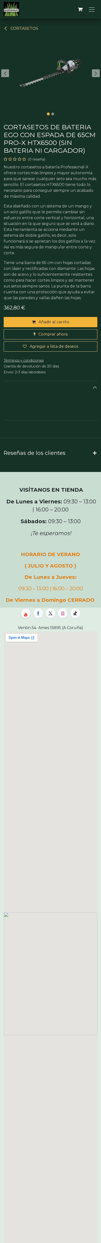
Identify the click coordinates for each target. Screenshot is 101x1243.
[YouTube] (26, 613)
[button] (5, 73)
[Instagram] (63, 613)
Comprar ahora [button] (53, 334)
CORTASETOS (24, 28)
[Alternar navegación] (91, 9)
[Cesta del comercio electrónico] (80, 9)
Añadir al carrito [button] (53, 322)
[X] (50, 613)
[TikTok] (75, 613)
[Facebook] (38, 613)
